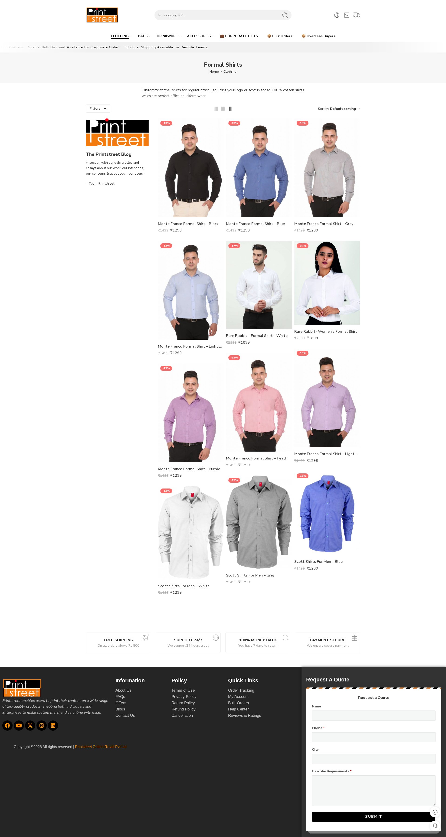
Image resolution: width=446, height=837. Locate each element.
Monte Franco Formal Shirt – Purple (189, 469)
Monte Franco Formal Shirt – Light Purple (327, 453)
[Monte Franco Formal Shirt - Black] (191, 167)
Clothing (229, 71)
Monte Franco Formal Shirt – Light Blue (191, 346)
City (315, 749)
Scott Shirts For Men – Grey (250, 575)
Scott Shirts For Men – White (184, 586)
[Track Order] (357, 15)
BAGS (143, 36)
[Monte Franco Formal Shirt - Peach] (259, 402)
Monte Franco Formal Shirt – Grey (324, 223)
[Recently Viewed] (435, 812)
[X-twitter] (30, 725)
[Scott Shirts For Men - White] (191, 532)
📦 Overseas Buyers (318, 36)
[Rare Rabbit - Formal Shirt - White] (259, 285)
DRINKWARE (167, 36)
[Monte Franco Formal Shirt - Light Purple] (327, 397)
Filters (95, 108)
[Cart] (347, 15)
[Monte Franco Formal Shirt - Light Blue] (191, 290)
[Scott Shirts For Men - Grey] (259, 522)
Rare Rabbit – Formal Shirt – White (257, 335)
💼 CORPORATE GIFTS (239, 36)
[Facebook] (7, 725)
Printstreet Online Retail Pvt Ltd (101, 747)
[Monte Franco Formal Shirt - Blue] (259, 167)
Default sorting (343, 108)
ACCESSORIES (199, 36)
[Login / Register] (337, 15)
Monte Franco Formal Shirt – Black (188, 223)
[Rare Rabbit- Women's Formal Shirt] (327, 283)
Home (214, 71)
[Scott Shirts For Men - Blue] (327, 513)
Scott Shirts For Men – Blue (318, 561)
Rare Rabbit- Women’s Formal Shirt (325, 331)
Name (316, 706)
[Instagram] (41, 725)
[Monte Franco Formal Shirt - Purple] (191, 413)
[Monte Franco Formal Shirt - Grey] (327, 167)
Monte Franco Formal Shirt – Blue (255, 223)
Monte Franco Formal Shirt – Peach (256, 458)
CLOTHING (120, 36)
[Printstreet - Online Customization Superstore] (102, 15)
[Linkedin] (53, 725)
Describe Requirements (332, 771)
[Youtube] (19, 725)
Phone (318, 728)
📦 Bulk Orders (279, 36)
